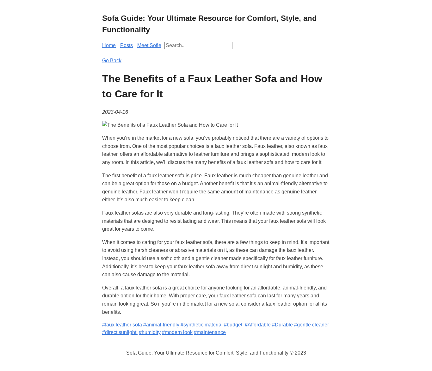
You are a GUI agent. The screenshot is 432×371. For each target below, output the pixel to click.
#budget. (234, 324)
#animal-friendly (161, 324)
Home (109, 45)
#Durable (282, 324)
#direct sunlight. (120, 332)
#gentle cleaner (311, 324)
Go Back (111, 60)
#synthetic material (202, 324)
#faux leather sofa (122, 324)
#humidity (150, 332)
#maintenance (210, 332)
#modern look (177, 332)
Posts (126, 45)
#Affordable (258, 324)
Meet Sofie (149, 45)
